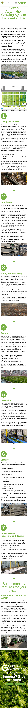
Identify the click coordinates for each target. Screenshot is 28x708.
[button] (15, 2)
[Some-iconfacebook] (19, 3)
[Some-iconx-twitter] (22, 3)
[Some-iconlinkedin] (24, 3)
